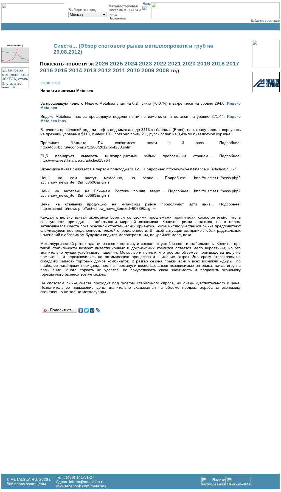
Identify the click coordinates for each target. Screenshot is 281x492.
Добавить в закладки (265, 20)
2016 (46, 70)
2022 (160, 63)
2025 (116, 63)
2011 (119, 70)
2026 (101, 63)
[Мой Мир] (92, 310)
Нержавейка (117, 18)
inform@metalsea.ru (87, 481)
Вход (146, 3)
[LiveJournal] (98, 310)
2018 (218, 63)
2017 (232, 63)
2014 (75, 70)
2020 (189, 63)
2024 (130, 63)
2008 (162, 70)
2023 (145, 63)
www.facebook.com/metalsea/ (82, 486)
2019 (203, 63)
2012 (104, 70)
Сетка (113, 15)
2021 (174, 63)
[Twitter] (86, 310)
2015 (61, 70)
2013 (90, 70)
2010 (133, 70)
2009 (147, 70)
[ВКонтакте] (81, 310)
